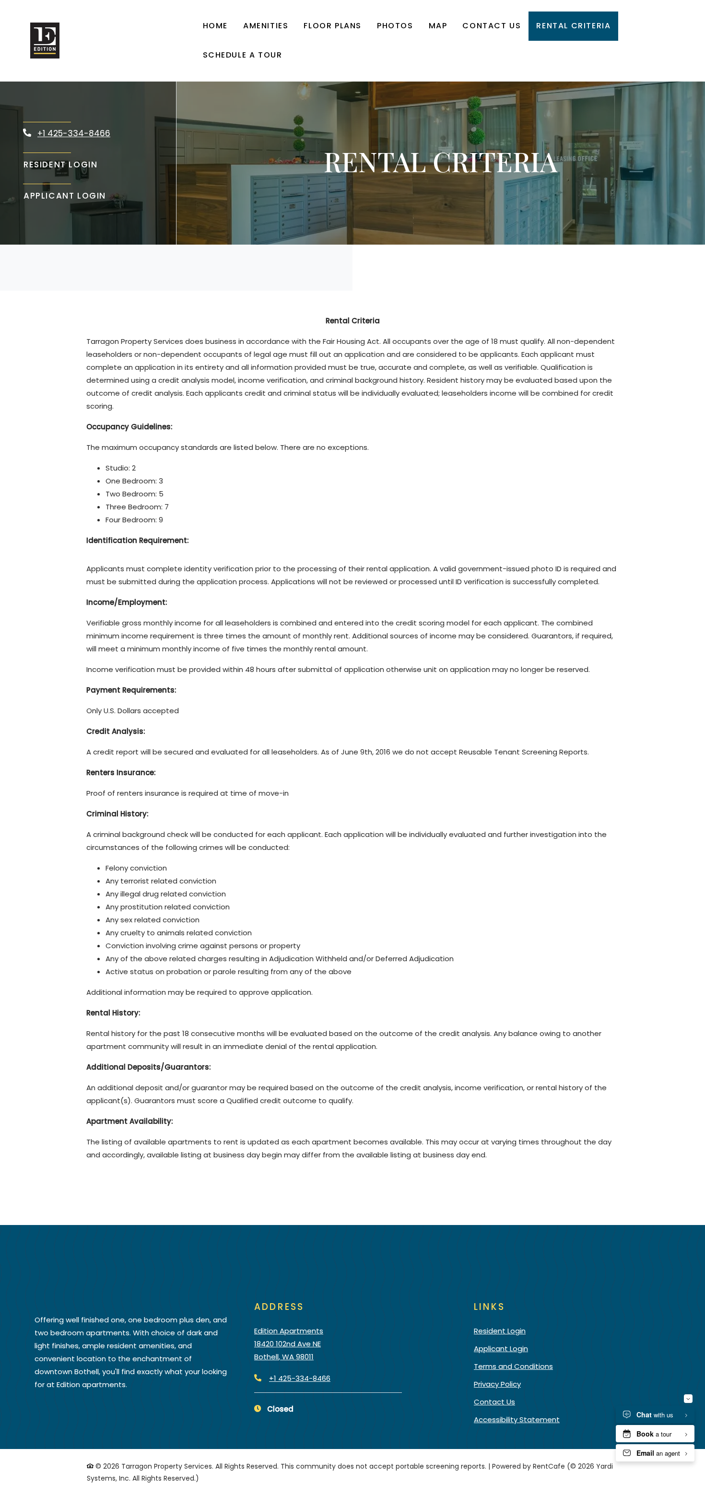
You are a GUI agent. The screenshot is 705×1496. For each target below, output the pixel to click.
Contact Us (491, 25)
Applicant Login (65, 195)
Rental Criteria (573, 25)
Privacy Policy (497, 1383)
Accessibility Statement (517, 1419)
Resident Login (61, 164)
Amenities (265, 25)
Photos (395, 25)
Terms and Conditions (513, 1366)
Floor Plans (333, 25)
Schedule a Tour (242, 54)
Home (215, 25)
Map (438, 25)
